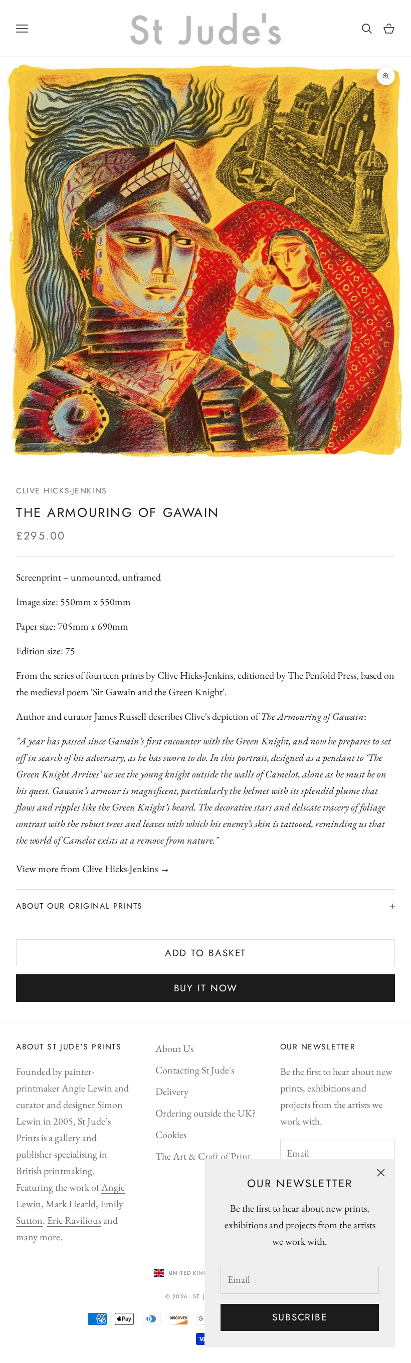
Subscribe (299, 1317)
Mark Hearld (71, 1203)
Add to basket (206, 953)
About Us (174, 1048)
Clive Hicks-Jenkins (61, 490)
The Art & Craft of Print (203, 1156)
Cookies (170, 1134)
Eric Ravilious (74, 1220)
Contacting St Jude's (194, 1069)
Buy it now (206, 988)
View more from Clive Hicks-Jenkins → (93, 868)
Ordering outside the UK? (205, 1113)
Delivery (171, 1091)
